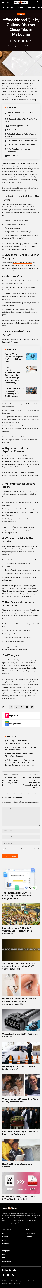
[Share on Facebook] (10, 41)
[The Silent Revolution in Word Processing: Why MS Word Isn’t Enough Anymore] (21, 879)
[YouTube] (8, 1275)
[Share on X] (15, 41)
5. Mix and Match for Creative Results (22, 141)
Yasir (11, 46)
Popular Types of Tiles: (19, 126)
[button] (4, 2)
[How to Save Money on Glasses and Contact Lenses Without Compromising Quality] (21, 985)
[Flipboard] (7, 715)
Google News (15, 723)
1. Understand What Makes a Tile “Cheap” (19, 114)
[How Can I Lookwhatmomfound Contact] (21, 1150)
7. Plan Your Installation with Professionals (17, 150)
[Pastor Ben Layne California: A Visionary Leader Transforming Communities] (21, 914)
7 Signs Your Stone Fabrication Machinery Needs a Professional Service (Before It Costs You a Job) (19, 762)
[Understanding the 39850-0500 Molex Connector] (21, 1020)
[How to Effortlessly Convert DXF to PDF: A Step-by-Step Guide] (21, 1183)
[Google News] (7, 723)
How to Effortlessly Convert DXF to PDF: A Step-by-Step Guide (19, 1197)
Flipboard (13, 715)
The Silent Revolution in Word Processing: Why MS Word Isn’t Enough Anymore (17, 896)
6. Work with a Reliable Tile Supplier (21, 145)
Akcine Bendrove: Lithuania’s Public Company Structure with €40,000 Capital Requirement (19, 966)
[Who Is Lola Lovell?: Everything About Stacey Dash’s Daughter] (21, 1085)
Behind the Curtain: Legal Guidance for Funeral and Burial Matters (20, 1132)
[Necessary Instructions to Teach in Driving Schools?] (21, 1053)
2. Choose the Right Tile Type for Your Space (21, 120)
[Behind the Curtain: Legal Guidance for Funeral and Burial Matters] (21, 1118)
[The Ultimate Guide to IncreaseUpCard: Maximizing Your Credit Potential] (31, 390)
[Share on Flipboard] (19, 41)
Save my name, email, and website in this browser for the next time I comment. (22, 850)
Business (21, 14)
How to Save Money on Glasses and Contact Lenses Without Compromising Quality (19, 1001)
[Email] (23, 41)
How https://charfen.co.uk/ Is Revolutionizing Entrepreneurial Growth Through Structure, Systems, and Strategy (14, 375)
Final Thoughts (13, 155)
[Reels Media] (21, 2)
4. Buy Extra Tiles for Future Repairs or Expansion (20, 135)
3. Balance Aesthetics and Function (21, 130)
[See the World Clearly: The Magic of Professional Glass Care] (31, 356)
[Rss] (13, 1275)
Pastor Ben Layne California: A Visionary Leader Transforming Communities (17, 931)
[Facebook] (3, 1275)
